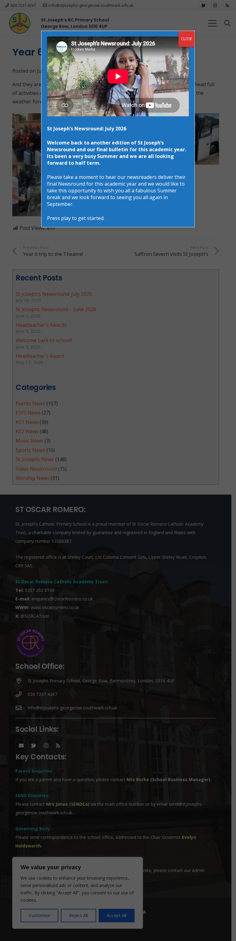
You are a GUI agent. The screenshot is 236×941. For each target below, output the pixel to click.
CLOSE (186, 38)
